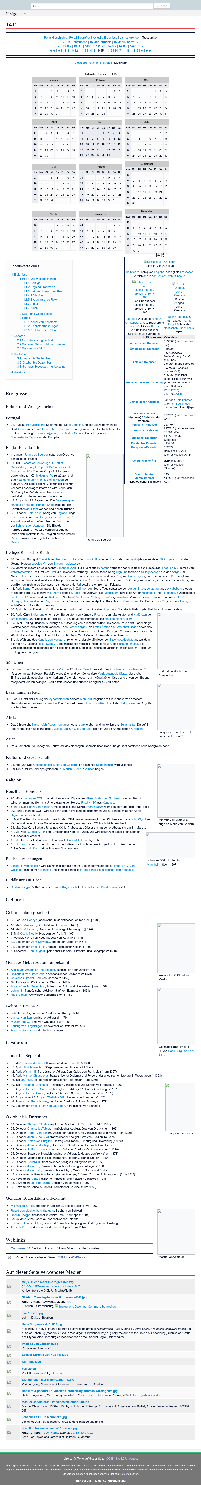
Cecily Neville (29, 933)
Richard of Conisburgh (40, 1089)
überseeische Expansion (26, 437)
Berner (27, 588)
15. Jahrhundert (100, 42)
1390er (78, 46)
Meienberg (148, 592)
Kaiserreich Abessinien (47, 724)
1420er (111, 46)
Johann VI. (34, 1170)
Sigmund (121, 572)
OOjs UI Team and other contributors (49, 1286)
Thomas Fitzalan (38, 1124)
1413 (83, 50)
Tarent (87, 669)
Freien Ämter (101, 627)
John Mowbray (40, 941)
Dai (145, 417)
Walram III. (30, 1071)
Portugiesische (35, 424)
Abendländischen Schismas (104, 798)
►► (149, 50)
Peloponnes (128, 703)
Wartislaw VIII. (56, 1097)
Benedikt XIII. (74, 840)
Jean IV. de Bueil (38, 1137)
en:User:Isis (100, 1395)
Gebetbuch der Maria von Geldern (55, 764)
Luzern (54, 592)
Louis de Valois (40, 1182)
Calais (15, 542)
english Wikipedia (149, 1395)
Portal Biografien (79, 37)
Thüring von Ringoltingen (26, 1026)
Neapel (137, 669)
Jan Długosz (37, 951)
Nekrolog (106, 62)
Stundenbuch (104, 764)
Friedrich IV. (169, 568)
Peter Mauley (39, 1101)
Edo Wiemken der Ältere (26, 1223)
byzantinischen (59, 699)
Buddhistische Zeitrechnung (144, 382)
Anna (34, 1178)
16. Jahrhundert (124, 42)
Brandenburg (19, 618)
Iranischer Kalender (144, 424)
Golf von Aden (83, 728)
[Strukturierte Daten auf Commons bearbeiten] (85, 1306)
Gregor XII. (35, 832)
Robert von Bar (37, 1133)
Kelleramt (55, 597)
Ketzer (155, 326)
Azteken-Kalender (144, 362)
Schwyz (16, 601)
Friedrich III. (38, 947)
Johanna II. (120, 669)
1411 (66, 50)
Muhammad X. (20, 1021)
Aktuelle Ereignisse (105, 37)
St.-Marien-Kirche (69, 769)
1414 (92, 50)
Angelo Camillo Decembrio (28, 986)
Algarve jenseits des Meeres (65, 433)
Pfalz (113, 559)
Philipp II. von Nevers (41, 1149)
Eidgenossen (151, 572)
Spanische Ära (144, 474)
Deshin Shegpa (177, 317)
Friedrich (44, 559)
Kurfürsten (140, 614)
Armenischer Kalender (144, 343)
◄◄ (52, 50)
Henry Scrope (35, 1093)
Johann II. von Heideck (25, 865)
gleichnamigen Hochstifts (118, 870)
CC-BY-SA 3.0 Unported (121, 1458)
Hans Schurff (19, 994)
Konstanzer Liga (127, 643)
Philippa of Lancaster (34, 1084)
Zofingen (81, 588)
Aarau (132, 588)
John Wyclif (138, 819)
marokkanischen (46, 429)
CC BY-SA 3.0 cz (82, 1432)
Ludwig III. (91, 559)
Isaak (81, 724)
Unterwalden (31, 601)
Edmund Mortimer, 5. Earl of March (41, 479)
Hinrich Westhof (33, 1067)
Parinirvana (171, 390)
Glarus (182, 597)
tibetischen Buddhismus (179, 328)
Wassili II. (30, 925)
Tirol (53, 572)
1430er (123, 46)
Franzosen (186, 272)
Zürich (92, 580)
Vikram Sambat (144, 478)
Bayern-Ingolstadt (64, 563)
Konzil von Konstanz (40, 806)
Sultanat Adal (59, 728)
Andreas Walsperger (24, 1030)
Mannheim (153, 864)
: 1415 (22, 1248)
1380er (66, 46)
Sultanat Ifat (127, 724)
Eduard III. (34, 1162)
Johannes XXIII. (67, 568)
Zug (47, 601)
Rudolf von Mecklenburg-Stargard (32, 1210)
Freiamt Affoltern (26, 597)
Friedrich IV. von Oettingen (48, 1105)
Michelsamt (111, 592)
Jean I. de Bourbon (36, 454)
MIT (77, 1286)
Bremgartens (130, 601)
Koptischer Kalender (144, 443)
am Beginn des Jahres (177, 405)
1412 (74, 50)
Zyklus (179, 394)
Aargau (176, 572)
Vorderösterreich (21, 572)
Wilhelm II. (30, 929)
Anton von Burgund (39, 1141)
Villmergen (184, 601)
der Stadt (32, 509)
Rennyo (32, 920)
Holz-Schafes (184, 400)
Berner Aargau (77, 627)
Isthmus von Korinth (96, 703)
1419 (135, 50)
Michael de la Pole (22, 1205)
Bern (174, 576)
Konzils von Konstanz (52, 639)
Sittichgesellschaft (171, 559)
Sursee (75, 592)
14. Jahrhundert (77, 42)
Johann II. (17, 990)
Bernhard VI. (19, 1227)
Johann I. (78, 424)
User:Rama (50, 1432)
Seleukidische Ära (144, 460)
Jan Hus (132, 319)
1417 (118, 50)
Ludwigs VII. (39, 563)
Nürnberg (62, 559)
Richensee (168, 592)
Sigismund (110, 609)
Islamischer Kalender (144, 430)
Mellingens (98, 597)
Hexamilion (49, 703)
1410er (100, 46)
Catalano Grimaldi (22, 978)
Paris (14, 538)
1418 (126, 50)
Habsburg (134, 576)
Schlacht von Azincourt (171, 276)
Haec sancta (94, 806)
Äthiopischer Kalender (144, 349)
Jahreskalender (130, 37)
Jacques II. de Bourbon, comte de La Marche (40, 669)
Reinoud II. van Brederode (27, 974)
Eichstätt (45, 870)
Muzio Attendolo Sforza (112, 673)
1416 (109, 50)
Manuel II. (86, 699)
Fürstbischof (88, 870)
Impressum (83, 1480)
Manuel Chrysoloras (36, 1075)
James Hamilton (21, 1017)
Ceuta (22, 429)
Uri (79, 584)
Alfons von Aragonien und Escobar (33, 969)
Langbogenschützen (53, 517)
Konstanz (103, 568)
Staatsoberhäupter (86, 62)
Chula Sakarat (140, 413)
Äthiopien (137, 728)
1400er (89, 46)
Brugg (141, 588)
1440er (134, 46)
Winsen (89, 769)
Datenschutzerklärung (110, 1480)
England (159, 272)
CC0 (70, 1301)
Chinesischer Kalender (144, 401)
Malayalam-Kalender (144, 447)
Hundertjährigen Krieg (40, 504)
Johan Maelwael (34, 1063)
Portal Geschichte (55, 37)
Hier (46, 1465)
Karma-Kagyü (61, 887)
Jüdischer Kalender (144, 438)
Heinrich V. (132, 272)
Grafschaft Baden (126, 627)
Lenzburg (153, 588)
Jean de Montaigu (38, 1145)
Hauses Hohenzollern (118, 618)
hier (32, 1465)
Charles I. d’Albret (38, 1128)
